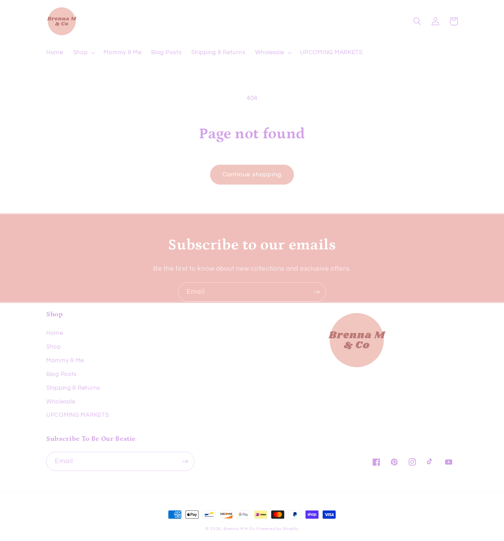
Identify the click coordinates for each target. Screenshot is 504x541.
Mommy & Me (65, 360)
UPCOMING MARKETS (77, 415)
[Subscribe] (317, 292)
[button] (83, 52)
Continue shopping (252, 174)
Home (54, 333)
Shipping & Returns (73, 388)
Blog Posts (61, 374)
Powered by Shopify (277, 529)
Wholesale (60, 402)
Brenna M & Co (239, 529)
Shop (53, 347)
